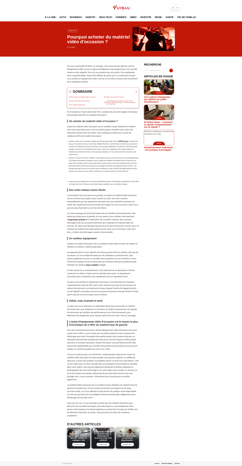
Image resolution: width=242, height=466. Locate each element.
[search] (173, 7)
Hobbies (159, 118)
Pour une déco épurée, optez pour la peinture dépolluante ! (127, 437)
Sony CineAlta (92, 265)
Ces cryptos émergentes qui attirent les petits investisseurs (157, 99)
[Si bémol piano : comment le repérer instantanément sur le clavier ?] (159, 112)
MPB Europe (123, 141)
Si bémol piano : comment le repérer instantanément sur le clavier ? (158, 124)
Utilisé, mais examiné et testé (114, 97)
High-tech (72, 31)
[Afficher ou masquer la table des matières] (114, 92)
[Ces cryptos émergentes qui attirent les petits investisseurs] (159, 87)
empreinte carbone (76, 219)
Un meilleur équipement (78, 105)
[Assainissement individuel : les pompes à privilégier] (159, 137)
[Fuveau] (121, 7)
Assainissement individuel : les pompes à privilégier (158, 148)
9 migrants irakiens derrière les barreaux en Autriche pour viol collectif (103, 436)
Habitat (159, 143)
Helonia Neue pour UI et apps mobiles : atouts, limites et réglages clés (78, 437)
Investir (159, 93)
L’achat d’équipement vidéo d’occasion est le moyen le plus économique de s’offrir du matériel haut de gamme (120, 102)
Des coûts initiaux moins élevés (80, 101)
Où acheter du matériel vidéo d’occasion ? (83, 97)
